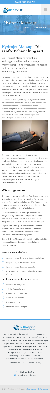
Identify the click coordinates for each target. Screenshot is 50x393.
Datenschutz (43, 389)
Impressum (31, 389)
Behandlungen (39, 27)
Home (27, 27)
